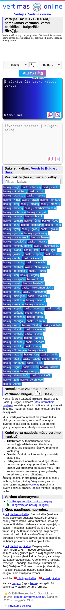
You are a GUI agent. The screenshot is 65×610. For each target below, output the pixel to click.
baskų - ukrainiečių (15, 191)
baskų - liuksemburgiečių (37, 287)
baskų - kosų (35, 279)
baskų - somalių (13, 333)
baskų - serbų (11, 325)
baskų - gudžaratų (35, 233)
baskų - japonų (34, 254)
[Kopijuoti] (50, 115)
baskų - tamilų (49, 354)
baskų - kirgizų (29, 275)
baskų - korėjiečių (14, 279)
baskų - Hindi (11, 199)
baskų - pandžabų (14, 316)
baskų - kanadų (32, 258)
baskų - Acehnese (31, 379)
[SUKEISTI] (32, 64)
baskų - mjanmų (13, 216)
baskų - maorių (35, 300)
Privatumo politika (19, 605)
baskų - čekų (32, 220)
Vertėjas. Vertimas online (32, 14)
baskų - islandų (12, 250)
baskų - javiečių (13, 254)
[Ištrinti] (57, 115)
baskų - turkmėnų (14, 362)
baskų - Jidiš (53, 254)
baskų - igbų (48, 250)
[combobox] (16, 65)
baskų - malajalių (38, 296)
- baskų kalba (51, 578)
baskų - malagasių (14, 296)
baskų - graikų (49, 229)
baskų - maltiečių (14, 300)
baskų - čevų (50, 220)
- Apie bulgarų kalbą (18, 546)
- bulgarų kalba (26, 578)
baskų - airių (11, 204)
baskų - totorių (51, 358)
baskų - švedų (37, 350)
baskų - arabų (30, 199)
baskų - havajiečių (14, 241)
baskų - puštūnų (13, 312)
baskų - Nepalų (12, 308)
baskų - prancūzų (14, 195)
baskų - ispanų (36, 195)
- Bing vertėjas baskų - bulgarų (28, 505)
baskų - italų (31, 250)
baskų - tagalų (12, 358)
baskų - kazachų (36, 262)
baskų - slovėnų (35, 329)
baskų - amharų (50, 204)
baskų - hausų (40, 237)
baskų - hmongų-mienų (17, 245)
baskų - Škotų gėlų (15, 350)
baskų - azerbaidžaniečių (40, 208)
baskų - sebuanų (13, 342)
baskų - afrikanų (50, 199)
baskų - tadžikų (12, 354)
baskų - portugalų (14, 321)
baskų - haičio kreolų (16, 237)
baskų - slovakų (13, 329)
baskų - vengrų (29, 371)
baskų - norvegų (34, 308)
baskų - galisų (30, 229)
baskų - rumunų (36, 321)
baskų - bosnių (34, 216)
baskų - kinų (11, 275)
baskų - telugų (31, 358)
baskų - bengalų (37, 212)
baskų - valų (11, 371)
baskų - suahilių (13, 346)
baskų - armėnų (13, 208)
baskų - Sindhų (31, 325)
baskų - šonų (33, 346)
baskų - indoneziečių (46, 245)
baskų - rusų (36, 191)
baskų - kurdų (37, 270)
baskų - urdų (30, 367)
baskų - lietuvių (31, 187)
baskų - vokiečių (41, 375)
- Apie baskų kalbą (17, 514)
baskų (34, 583)
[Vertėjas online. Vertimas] (32, 7)
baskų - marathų (13, 304)
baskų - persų (35, 316)
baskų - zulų (11, 379)
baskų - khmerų (13, 266)
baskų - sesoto (35, 342)
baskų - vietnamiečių (16, 375)
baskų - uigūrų (12, 367)
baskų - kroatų (12, 283)
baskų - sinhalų (52, 325)
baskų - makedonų (34, 291)
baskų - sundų (33, 333)
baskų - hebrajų (37, 241)
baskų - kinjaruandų (36, 266)
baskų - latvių (11, 287)
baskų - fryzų (11, 229)
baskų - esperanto (32, 224)
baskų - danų (11, 224)
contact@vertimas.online (29, 596)
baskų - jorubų (12, 258)
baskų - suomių (12, 337)
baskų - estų (53, 224)
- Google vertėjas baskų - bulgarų (30, 501)
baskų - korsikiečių (15, 270)
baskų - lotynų (12, 291)
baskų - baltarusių (14, 212)
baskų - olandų (34, 312)
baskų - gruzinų (13, 233)
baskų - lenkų (50, 187)
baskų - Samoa (33, 337)
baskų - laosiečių (33, 283)
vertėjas (34, 484)
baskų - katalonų (13, 262)
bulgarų (16, 583)
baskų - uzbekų (49, 367)
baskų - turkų (35, 362)
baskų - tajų (31, 354)
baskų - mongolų (35, 304)
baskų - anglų (11, 187)
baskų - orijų (53, 308)
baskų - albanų (29, 204)
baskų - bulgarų (13, 220)
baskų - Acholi (12, 383)
